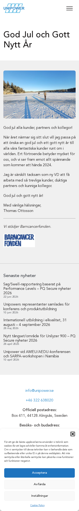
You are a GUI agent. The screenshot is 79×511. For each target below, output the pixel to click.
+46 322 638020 (39, 400)
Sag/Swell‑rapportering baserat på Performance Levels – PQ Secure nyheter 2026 (37, 289)
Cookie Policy (37, 505)
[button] (73, 434)
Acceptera (39, 472)
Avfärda (40, 484)
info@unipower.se (39, 391)
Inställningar (39, 496)
